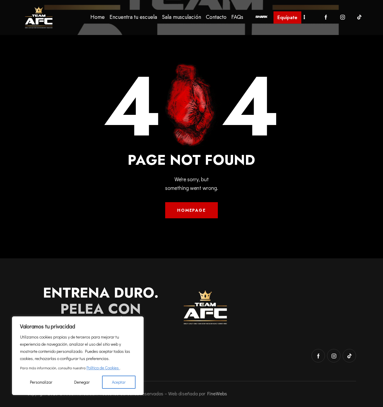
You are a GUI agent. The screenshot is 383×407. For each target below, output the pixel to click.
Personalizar (41, 382)
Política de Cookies (103, 368)
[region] (78, 355)
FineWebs (217, 393)
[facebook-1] (326, 17)
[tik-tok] (359, 17)
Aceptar (119, 382)
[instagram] (342, 17)
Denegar (82, 382)
